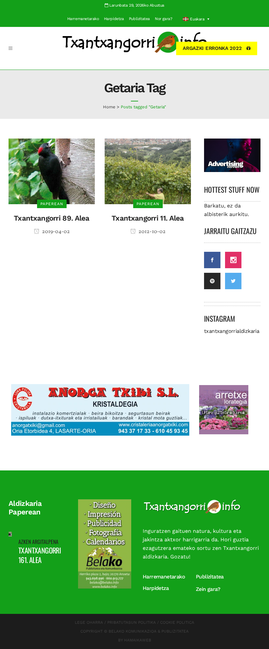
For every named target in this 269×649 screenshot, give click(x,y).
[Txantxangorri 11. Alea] (148, 171)
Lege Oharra (89, 622)
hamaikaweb (137, 640)
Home (109, 106)
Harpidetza (114, 18)
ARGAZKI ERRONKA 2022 (212, 48)
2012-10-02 (151, 231)
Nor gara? (163, 18)
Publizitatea (139, 18)
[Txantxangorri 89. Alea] (52, 171)
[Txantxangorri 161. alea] (10, 533)
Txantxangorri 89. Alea (52, 218)
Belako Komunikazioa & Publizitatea (149, 631)
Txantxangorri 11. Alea (148, 218)
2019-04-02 (55, 231)
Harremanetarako (83, 18)
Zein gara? (208, 589)
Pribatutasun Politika (131, 622)
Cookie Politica (177, 622)
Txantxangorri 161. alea (39, 555)
